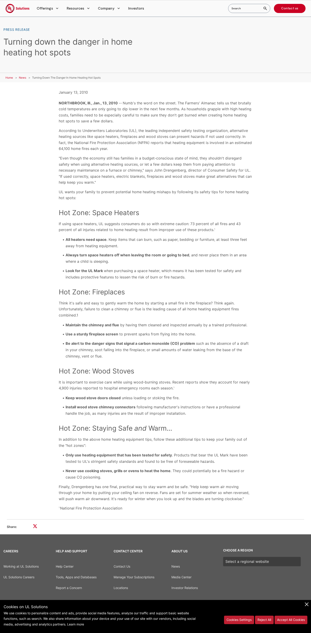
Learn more (75, 624)
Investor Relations (184, 588)
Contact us (289, 8)
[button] (48, 8)
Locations (121, 588)
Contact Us (122, 566)
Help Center (65, 566)
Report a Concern (69, 588)
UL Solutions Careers (18, 577)
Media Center (181, 577)
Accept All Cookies (291, 620)
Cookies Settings (239, 620)
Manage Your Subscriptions (134, 577)
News (22, 77)
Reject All (264, 620)
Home (9, 77)
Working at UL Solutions (21, 566)
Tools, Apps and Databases (76, 577)
